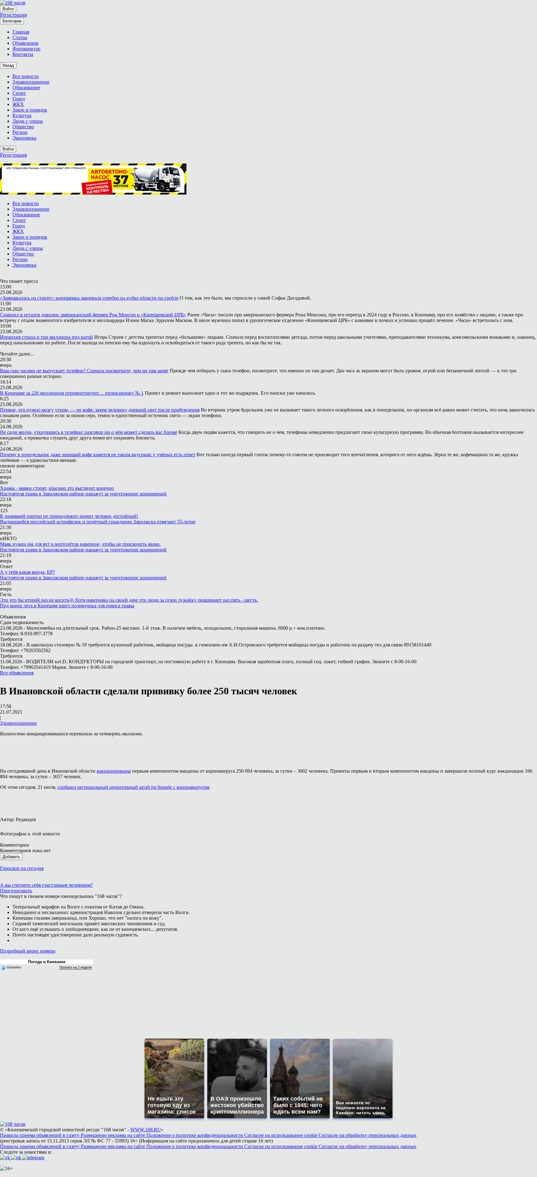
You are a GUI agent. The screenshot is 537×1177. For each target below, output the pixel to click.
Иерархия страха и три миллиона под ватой (46, 337)
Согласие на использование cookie (281, 1135)
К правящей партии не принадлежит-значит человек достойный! (69, 516)
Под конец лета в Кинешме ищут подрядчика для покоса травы (67, 605)
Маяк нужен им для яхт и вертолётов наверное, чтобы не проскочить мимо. (80, 544)
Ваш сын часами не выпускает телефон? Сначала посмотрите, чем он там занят (84, 370)
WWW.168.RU (145, 1129)
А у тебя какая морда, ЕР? (27, 572)
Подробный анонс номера (27, 951)
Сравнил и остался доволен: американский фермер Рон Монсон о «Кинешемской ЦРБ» (93, 314)
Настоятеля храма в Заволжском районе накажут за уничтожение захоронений (83, 493)
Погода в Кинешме (46, 961)
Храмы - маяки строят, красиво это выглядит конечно (57, 488)
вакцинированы (114, 771)
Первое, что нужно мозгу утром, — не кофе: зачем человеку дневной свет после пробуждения (100, 409)
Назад (8, 65)
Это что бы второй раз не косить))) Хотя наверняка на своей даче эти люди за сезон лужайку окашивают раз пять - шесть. (129, 600)
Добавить (11, 856)
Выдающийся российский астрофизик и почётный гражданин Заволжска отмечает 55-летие (97, 521)
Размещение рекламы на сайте (113, 1135)
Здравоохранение (18, 723)
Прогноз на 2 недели (75, 967)
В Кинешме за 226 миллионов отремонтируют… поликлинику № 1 (72, 393)
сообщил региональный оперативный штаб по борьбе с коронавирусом (133, 787)
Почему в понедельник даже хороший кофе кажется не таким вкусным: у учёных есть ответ (97, 454)
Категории (11, 21)
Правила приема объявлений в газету (40, 1135)
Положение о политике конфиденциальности (195, 1135)
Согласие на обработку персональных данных (367, 1135)
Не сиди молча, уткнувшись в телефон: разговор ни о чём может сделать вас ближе (88, 432)
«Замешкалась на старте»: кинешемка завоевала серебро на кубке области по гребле (89, 298)
